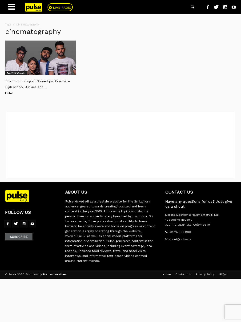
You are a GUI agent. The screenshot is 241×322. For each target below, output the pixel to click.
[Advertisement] (120, 145)
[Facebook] (206, 7)
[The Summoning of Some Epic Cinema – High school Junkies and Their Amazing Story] (40, 58)
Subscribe (19, 237)
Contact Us (183, 274)
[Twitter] (214, 7)
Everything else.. (16, 73)
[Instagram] (223, 7)
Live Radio (61, 7)
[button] (192, 7)
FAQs (222, 274)
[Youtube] (232, 7)
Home (167, 274)
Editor (9, 93)
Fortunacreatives (55, 274)
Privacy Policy (205, 274)
